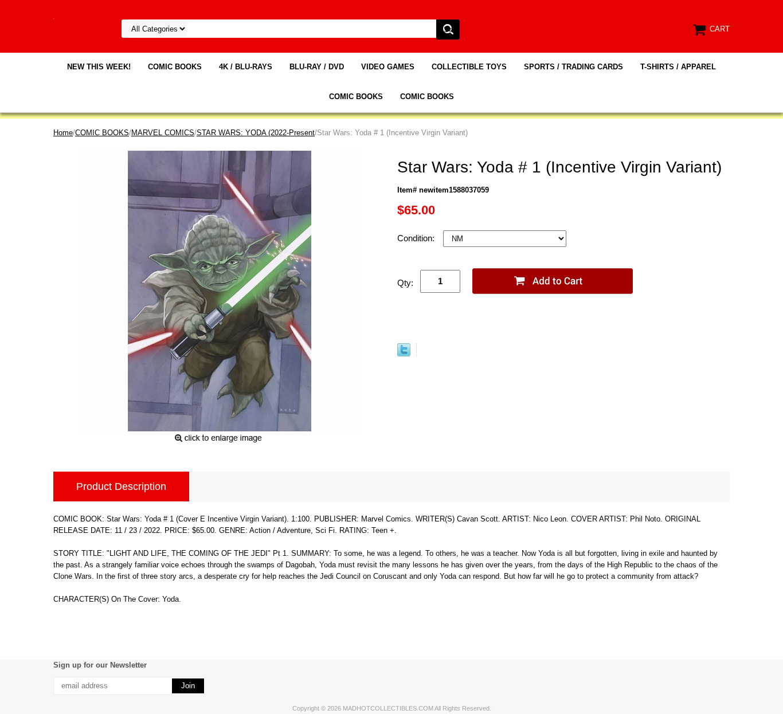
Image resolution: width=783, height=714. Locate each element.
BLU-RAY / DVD (316, 66)
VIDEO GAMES (387, 66)
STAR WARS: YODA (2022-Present (256, 132)
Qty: (405, 283)
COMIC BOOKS (175, 66)
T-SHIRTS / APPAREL (678, 66)
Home (63, 132)
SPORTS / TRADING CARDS (573, 66)
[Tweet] (403, 354)
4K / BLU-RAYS (245, 66)
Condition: (417, 238)
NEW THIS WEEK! (99, 66)
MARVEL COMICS (162, 132)
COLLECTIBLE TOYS (469, 66)
